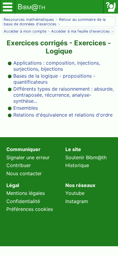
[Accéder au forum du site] (111, 7)
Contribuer (18, 165)
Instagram (76, 201)
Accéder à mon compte (25, 31)
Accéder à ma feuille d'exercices (80, 31)
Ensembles (25, 108)
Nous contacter (24, 173)
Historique (77, 165)
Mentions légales (25, 193)
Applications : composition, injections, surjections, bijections (56, 66)
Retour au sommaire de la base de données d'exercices (55, 21)
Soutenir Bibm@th (86, 157)
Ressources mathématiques (29, 19)
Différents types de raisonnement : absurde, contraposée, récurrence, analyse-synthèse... (63, 95)
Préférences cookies (29, 209)
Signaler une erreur (28, 157)
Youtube (74, 193)
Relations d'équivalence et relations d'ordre (63, 115)
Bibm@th (31, 6)
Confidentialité (23, 201)
